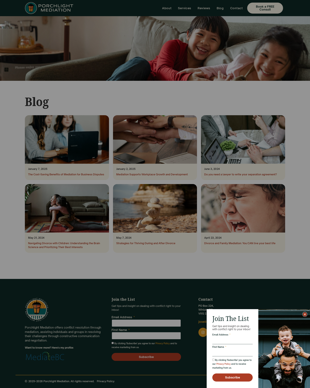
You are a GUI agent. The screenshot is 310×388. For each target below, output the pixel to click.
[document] (155, 194)
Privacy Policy (223, 364)
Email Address (220, 335)
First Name (218, 347)
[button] (305, 314)
